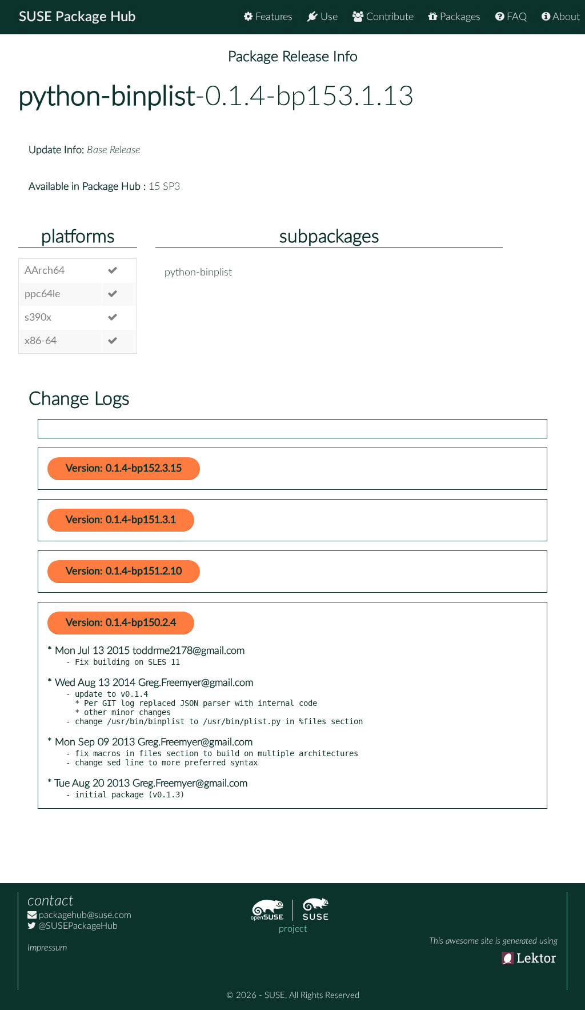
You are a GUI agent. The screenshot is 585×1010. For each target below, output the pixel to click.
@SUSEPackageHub (77, 926)
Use (328, 17)
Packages (458, 17)
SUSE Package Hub (77, 17)
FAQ (515, 17)
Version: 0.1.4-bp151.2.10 (124, 571)
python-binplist (106, 96)
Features (272, 17)
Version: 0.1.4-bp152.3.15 (124, 469)
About (565, 17)
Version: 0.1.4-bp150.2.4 (121, 623)
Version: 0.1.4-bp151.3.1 (121, 520)
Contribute (388, 17)
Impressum (47, 947)
